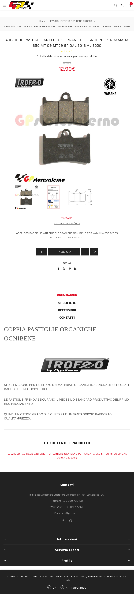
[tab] (67, 294)
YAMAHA (67, 218)
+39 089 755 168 (73, 501)
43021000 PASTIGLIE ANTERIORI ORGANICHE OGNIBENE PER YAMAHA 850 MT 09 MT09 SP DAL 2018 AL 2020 (67, 456)
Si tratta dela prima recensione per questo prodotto (67, 56)
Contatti (67, 317)
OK (55, 588)
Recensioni (67, 310)
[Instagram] (70, 521)
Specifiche (67, 302)
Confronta (85, 251)
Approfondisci (76, 588)
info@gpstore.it (71, 513)
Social (67, 263)
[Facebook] (63, 521)
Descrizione (67, 294)
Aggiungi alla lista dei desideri (94, 251)
